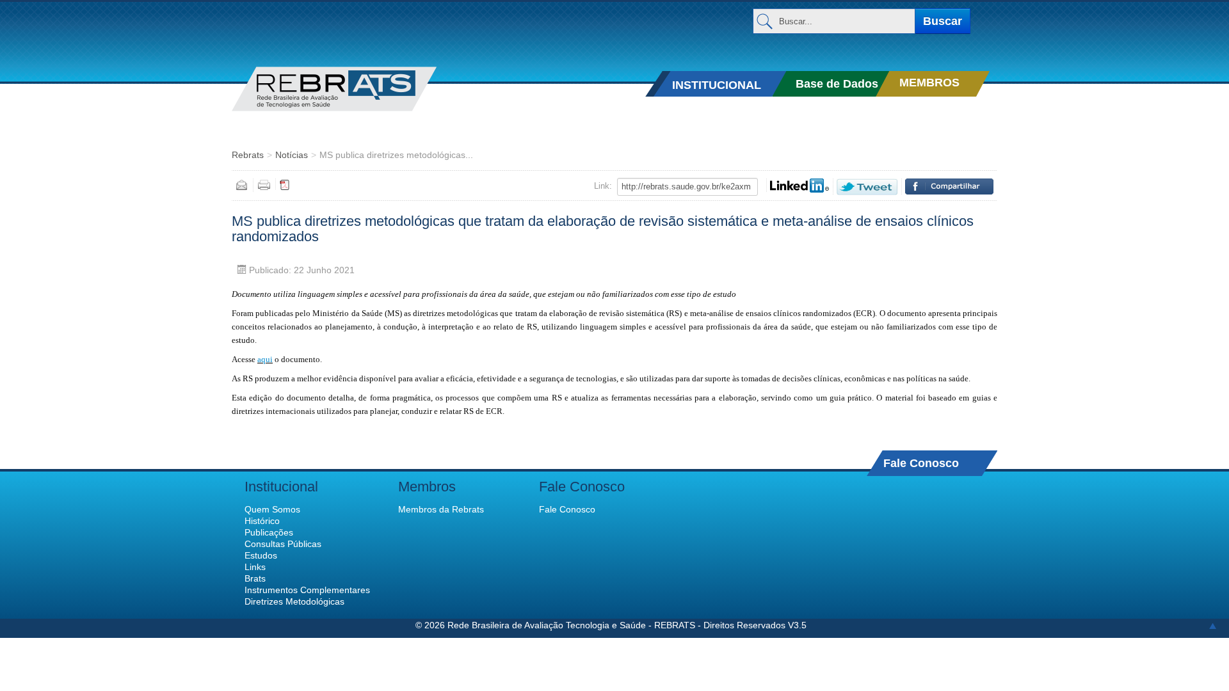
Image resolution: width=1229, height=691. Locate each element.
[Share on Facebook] (949, 187)
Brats (255, 578)
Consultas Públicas (283, 544)
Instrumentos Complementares (307, 590)
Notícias (291, 155)
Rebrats (248, 155)
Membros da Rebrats (441, 509)
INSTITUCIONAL (716, 85)
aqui (265, 359)
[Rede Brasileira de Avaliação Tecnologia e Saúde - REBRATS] (354, 89)
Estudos (261, 555)
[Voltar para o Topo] (1212, 625)
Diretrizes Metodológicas (294, 601)
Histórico (262, 521)
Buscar (942, 21)
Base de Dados (837, 83)
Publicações (269, 532)
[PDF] (284, 184)
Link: (603, 186)
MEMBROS (929, 82)
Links (255, 567)
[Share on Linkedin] (799, 186)
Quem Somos (272, 509)
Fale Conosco (921, 463)
